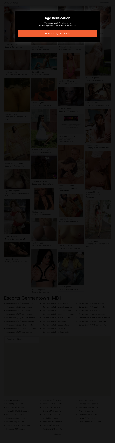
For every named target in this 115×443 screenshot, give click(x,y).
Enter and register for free (57, 33)
